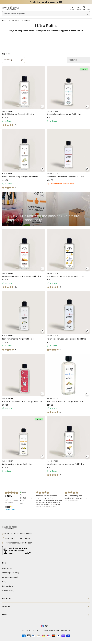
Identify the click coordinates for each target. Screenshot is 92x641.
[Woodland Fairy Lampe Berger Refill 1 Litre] (68, 150)
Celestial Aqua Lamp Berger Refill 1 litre (64, 114)
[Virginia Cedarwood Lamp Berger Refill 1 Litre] (68, 312)
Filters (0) (8, 60)
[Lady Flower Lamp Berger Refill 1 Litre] (23, 312)
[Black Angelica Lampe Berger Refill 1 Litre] (23, 150)
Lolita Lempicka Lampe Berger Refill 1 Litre (65, 276)
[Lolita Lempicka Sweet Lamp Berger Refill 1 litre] (23, 375)
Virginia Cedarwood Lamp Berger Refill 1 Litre (66, 339)
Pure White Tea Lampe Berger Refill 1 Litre (65, 401)
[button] (9, 125)
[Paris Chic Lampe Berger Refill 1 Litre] (23, 87)
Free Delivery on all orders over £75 (46, 2)
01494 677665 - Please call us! (18, 534)
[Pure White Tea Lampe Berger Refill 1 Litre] (68, 375)
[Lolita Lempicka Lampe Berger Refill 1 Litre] (68, 250)
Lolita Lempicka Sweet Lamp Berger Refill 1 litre (22, 401)
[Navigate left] (31, 498)
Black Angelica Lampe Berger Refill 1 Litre (20, 176)
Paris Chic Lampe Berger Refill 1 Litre (18, 114)
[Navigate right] (86, 498)
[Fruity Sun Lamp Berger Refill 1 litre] (23, 437)
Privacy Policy (8, 586)
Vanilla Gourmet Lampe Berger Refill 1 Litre (65, 464)
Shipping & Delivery (10, 572)
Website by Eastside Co (59, 630)
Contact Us (7, 568)
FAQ (4, 581)
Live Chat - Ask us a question (17, 538)
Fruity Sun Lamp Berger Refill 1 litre (17, 464)
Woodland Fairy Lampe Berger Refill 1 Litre (65, 176)
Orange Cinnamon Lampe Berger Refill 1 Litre (21, 276)
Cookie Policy (8, 590)
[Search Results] (87, 13)
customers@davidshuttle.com (18, 543)
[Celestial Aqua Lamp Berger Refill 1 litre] (68, 87)
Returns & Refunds (10, 577)
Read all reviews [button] (10, 509)
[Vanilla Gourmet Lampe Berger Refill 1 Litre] (68, 437)
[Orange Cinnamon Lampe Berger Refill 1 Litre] (23, 250)
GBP (46, 626)
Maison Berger (14, 20)
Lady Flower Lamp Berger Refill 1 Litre (18, 339)
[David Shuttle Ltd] (10, 8)
